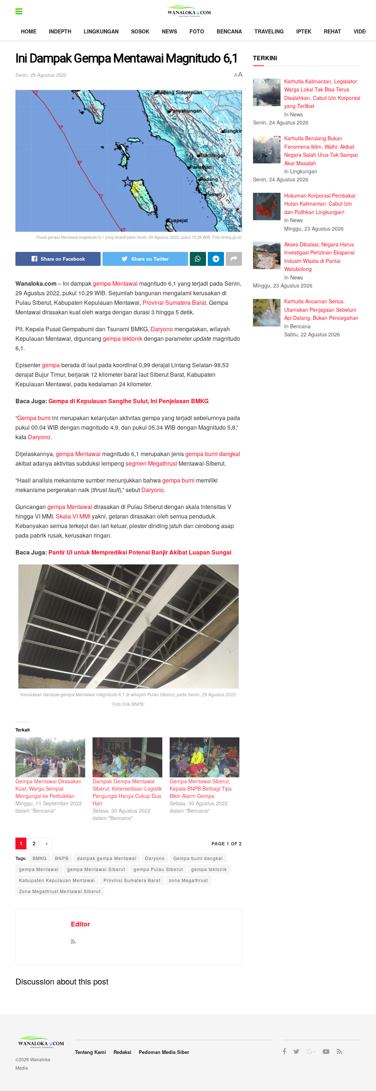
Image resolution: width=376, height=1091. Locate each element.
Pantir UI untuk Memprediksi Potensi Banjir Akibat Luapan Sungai (139, 552)
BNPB (62, 858)
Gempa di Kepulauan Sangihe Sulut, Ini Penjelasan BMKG (129, 401)
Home (28, 31)
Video (361, 31)
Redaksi (122, 1051)
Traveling (269, 31)
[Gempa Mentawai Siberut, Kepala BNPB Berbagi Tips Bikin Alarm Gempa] (204, 757)
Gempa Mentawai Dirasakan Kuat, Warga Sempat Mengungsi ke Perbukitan (48, 788)
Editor (80, 924)
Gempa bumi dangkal (198, 858)
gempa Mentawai (115, 283)
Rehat (332, 31)
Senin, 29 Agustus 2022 (40, 74)
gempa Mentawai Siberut (96, 869)
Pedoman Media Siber (164, 1051)
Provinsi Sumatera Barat (174, 302)
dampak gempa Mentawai (107, 858)
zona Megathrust (188, 880)
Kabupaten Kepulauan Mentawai (57, 880)
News (169, 31)
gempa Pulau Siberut (158, 869)
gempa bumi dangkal (212, 453)
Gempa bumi (34, 417)
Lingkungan (101, 31)
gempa (51, 365)
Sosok (140, 31)
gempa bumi (178, 480)
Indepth (60, 31)
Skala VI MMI (73, 516)
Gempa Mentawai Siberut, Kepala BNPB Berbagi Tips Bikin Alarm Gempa (201, 788)
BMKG (40, 858)
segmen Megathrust (151, 463)
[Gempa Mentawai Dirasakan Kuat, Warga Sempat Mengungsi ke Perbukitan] (50, 757)
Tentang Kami (90, 1051)
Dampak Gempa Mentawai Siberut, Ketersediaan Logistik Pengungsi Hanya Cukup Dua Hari (127, 792)
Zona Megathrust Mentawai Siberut (60, 891)
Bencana (229, 31)
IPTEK (303, 31)
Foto (196, 31)
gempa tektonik (122, 338)
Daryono (162, 329)
